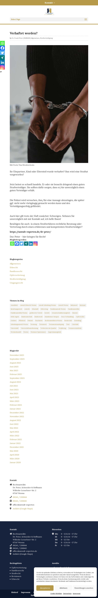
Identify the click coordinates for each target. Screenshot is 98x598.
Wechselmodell (16, 332)
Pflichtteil (22, 320)
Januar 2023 (15, 409)
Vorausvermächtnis (74, 328)
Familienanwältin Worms (19, 313)
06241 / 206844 (20, 497)
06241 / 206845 (20, 501)
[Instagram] (35, 243)
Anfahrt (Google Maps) (23, 508)
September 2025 (17, 359)
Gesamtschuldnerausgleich (61, 313)
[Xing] (26, 243)
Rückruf (14, 592)
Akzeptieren (45, 588)
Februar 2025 (16, 374)
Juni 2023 (14, 389)
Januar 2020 (15, 462)
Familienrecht (16, 271)
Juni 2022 (14, 424)
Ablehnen (63, 588)
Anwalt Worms (63, 305)
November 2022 (17, 416)
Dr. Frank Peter (17, 38)
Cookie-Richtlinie (56, 593)
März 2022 (14, 435)
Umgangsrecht (16, 283)
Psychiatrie (39, 320)
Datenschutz (67, 593)
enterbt (27, 309)
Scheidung (77, 320)
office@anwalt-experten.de (25, 551)
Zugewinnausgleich (54, 332)
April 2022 (14, 432)
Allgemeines (35, 38)
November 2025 (17, 355)
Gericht (46, 313)
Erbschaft (35, 309)
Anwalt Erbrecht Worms (28, 305)
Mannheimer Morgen (52, 317)
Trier (68, 324)
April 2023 (14, 397)
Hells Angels (15, 317)
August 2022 (15, 420)
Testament (43, 324)
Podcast (30, 320)
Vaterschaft (15, 328)
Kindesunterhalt (26, 317)
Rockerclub (68, 320)
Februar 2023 (16, 405)
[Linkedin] (31, 243)
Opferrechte (80, 317)
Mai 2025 (14, 370)
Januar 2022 (15, 443)
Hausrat (75, 313)
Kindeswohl (38, 317)
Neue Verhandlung (67, 317)
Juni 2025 (14, 366)
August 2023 (15, 382)
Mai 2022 (14, 428)
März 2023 (14, 401)
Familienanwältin (73, 309)
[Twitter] (21, 243)
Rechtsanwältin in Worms (53, 320)
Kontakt (49, 3)
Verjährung (62, 328)
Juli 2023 (14, 386)
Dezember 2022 (17, 412)
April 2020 (14, 454)
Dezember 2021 (17, 447)
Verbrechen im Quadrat (48, 328)
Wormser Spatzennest (38, 332)
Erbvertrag (44, 309)
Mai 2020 (14, 451)
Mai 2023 (14, 393)
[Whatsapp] (12, 243)
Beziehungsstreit (16, 309)
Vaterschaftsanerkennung (29, 328)
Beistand (82, 305)
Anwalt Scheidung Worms (47, 305)
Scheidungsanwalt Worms (19, 324)
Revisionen (16, 576)
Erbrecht (14, 267)
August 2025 (15, 363)
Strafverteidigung (46, 38)
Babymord (74, 305)
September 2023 (17, 378)
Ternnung (33, 324)
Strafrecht (16, 573)
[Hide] (1, 72)
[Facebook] (17, 243)
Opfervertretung (17, 275)
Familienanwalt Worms (58, 309)
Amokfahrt (14, 305)
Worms (25, 332)
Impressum (76, 593)
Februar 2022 (16, 439)
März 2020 (14, 458)
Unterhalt (75, 324)
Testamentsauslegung (56, 324)
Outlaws (13, 320)
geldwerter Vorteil (36, 313)
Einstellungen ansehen (83, 588)
